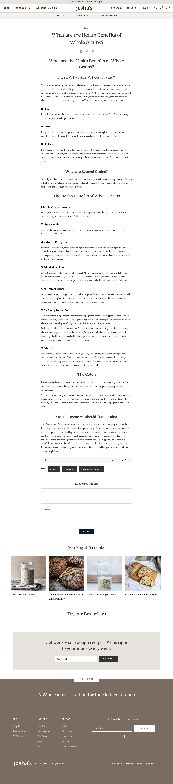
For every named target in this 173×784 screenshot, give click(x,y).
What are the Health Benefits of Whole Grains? (66, 597)
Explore (131, 8)
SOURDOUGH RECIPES (83, 15)
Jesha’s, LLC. (46, 763)
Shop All (16, 726)
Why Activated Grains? (23, 595)
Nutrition (69, 469)
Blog (145, 8)
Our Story (41, 726)
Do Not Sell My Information (145, 763)
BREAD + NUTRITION (108, 15)
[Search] (155, 8)
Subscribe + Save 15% (46, 8)
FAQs (65, 726)
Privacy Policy (129, 763)
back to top (86, 679)
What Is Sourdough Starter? (102, 595)
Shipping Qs (67, 741)
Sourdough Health (91, 469)
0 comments (52, 459)
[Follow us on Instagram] (123, 737)
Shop (6, 8)
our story (116, 8)
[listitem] (81, 52)
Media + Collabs (69, 746)
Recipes (40, 741)
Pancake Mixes (19, 731)
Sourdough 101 (23, 8)
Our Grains (42, 736)
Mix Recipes (61, 15)
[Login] (161, 8)
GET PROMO (144, 728)
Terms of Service (117, 763)
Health (86, 28)
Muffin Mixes (19, 736)
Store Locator (68, 731)
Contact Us (67, 736)
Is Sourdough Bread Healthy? (141, 595)
